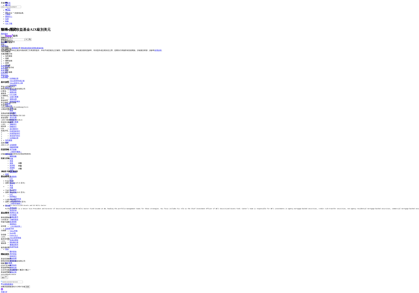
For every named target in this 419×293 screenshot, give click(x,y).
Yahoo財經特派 (15, 199)
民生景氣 (13, 192)
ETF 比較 (13, 94)
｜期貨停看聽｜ (16, 152)
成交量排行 (14, 129)
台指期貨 (13, 145)
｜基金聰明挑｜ (16, 201)
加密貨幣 (13, 172)
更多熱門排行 (15, 136)
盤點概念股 (14, 242)
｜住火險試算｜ (16, 226)
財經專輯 (13, 85)
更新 (27, 287)
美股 (11, 161)
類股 (11, 110)
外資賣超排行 (15, 133)
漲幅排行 (13, 124)
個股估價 (13, 99)
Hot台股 (13, 233)
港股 (11, 163)
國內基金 (13, 251)
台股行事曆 (14, 97)
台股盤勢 (13, 177)
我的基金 (13, 261)
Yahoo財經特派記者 (17, 81)
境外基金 (13, 254)
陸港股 (12, 183)
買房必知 (13, 210)
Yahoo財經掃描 (15, 238)
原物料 (12, 168)
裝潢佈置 (13, 222)
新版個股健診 (15, 101)
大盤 (11, 108)
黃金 (11, 185)
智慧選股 (13, 90)
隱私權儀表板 (38, 48)
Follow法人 (14, 235)
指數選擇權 (14, 147)
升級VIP (4, 292)
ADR (11, 170)
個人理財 (13, 190)
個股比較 (13, 92)
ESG (11, 194)
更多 (3, 277)
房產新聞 (13, 208)
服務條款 (15, 48)
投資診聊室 (14, 240)
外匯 (11, 159)
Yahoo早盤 (14, 231)
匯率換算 (13, 265)
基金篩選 (13, 258)
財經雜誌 (13, 196)
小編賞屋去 (14, 219)
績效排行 (13, 256)
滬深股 (12, 165)
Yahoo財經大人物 (16, 83)
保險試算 (13, 272)
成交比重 (13, 117)
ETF (11, 179)
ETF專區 (13, 113)
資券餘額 (13, 120)
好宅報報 (13, 215)
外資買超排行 (15, 131)
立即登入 (4, 46)
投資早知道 (14, 247)
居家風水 (13, 224)
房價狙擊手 (14, 217)
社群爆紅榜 (14, 78)
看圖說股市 (14, 245)
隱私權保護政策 (27, 48)
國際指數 (13, 156)
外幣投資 (13, 267)
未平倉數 (13, 149)
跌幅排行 (13, 126)
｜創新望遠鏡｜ (16, 203)
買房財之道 (14, 213)
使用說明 (158, 50)
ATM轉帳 (13, 270)
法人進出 (13, 115)
